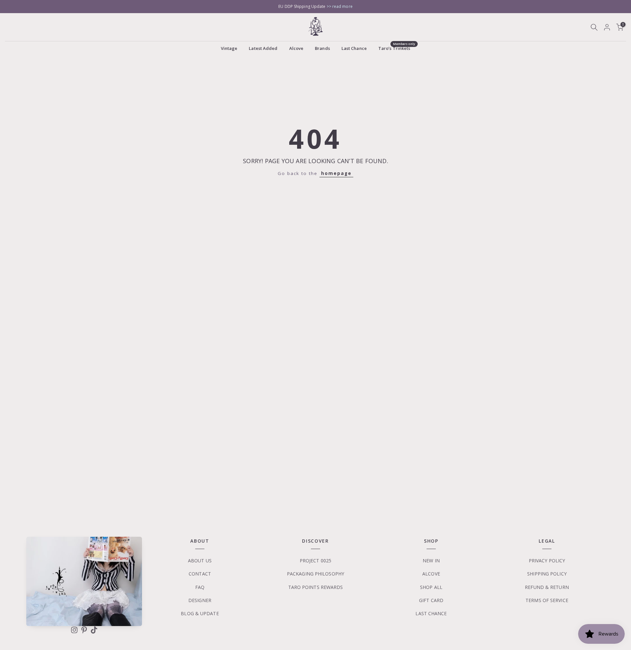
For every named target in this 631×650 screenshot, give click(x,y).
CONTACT (200, 574)
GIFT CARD (431, 600)
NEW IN (431, 560)
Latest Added (263, 48)
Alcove (296, 48)
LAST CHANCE (431, 613)
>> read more (340, 6)
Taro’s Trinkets (396, 48)
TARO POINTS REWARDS (315, 587)
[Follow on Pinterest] (84, 630)
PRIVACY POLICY (547, 560)
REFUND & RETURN (547, 587)
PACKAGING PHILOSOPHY (315, 574)
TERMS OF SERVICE (547, 600)
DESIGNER (199, 600)
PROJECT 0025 (315, 560)
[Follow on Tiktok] (94, 630)
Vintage (229, 48)
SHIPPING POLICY (547, 574)
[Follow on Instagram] (74, 630)
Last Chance (354, 48)
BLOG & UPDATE (200, 613)
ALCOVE (431, 574)
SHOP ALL (431, 587)
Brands (322, 48)
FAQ (199, 587)
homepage (336, 173)
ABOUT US (200, 560)
